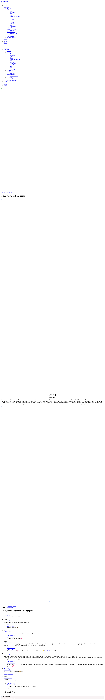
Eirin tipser (9, 34)
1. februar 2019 (7, 615)
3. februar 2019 (7, 631)
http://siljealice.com (8, 674)
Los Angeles (13, 20)
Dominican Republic (15, 16)
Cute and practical (12, 606)
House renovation (14, 33)
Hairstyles (12, 30)
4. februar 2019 (11, 626)
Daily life (9, 8)
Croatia (11, 15)
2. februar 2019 (7, 620)
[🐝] (40, 695)
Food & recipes (10, 36)
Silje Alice (6, 668)
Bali (11, 11)
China (11, 14)
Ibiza (11, 18)
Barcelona (12, 12)
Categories (6, 7)
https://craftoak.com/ (49, 650)
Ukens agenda (9, 607)
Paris (11, 25)
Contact (5, 39)
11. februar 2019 (8, 678)
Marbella (12, 22)
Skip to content (4, 1)
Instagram (6, 41)
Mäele (5, 43)
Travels (8, 9)
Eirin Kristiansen (11, 624)
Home (5, 5)
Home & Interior (11, 32)
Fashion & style (10, 27)
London (12, 19)
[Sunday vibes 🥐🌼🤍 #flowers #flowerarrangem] (91, 695)
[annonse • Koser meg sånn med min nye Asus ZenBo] (65, 695)
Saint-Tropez (13, 26)
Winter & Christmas (11, 37)
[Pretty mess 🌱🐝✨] (14, 695)
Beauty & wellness (11, 29)
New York (12, 23)
